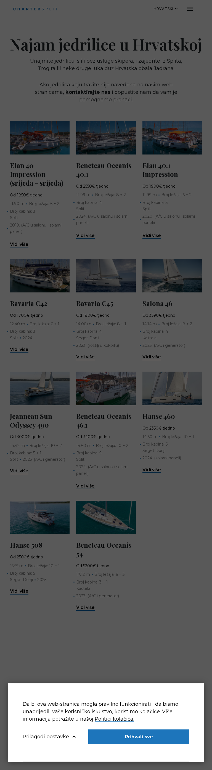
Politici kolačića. (114, 719)
